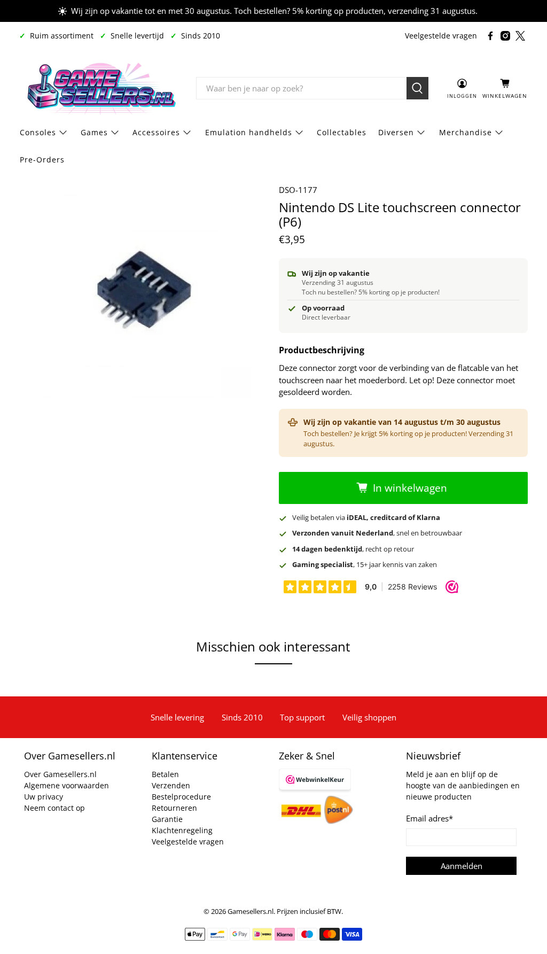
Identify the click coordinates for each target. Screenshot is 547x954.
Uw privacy (43, 797)
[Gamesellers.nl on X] (520, 36)
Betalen (165, 774)
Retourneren (174, 808)
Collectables (341, 132)
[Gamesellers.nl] (100, 88)
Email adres (429, 818)
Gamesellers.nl (251, 911)
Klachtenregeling (182, 830)
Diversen (396, 132)
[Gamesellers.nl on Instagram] (505, 36)
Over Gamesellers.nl (60, 774)
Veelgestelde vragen (441, 35)
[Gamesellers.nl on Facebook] (490, 36)
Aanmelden (461, 865)
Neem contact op (54, 808)
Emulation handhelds (248, 132)
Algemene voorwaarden (66, 785)
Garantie (167, 819)
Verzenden (171, 785)
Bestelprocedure (181, 797)
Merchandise (465, 132)
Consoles (38, 132)
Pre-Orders (42, 159)
